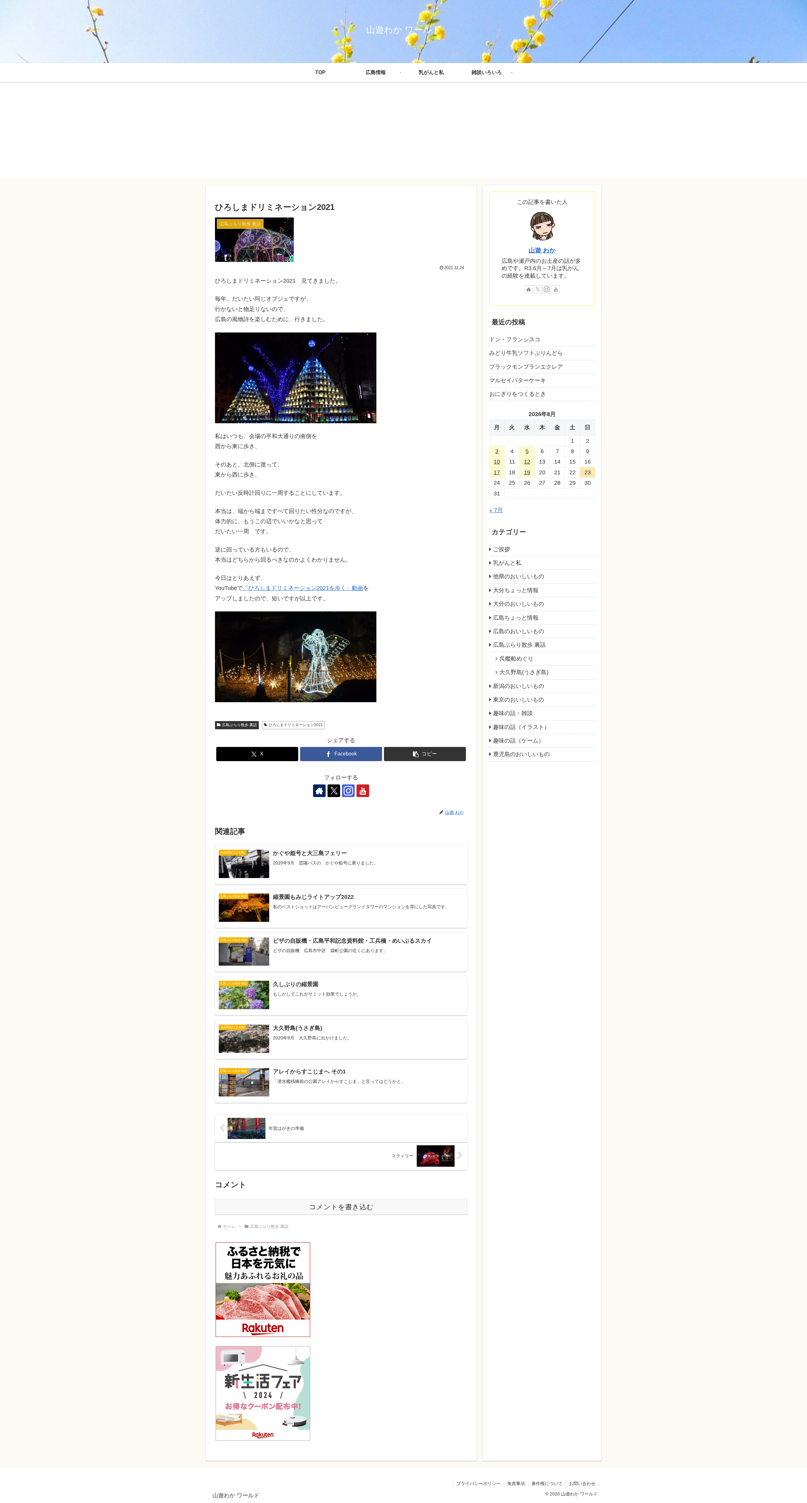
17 (497, 472)
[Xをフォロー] (334, 790)
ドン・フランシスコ (514, 339)
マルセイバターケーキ (517, 380)
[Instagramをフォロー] (348, 790)
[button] (425, 754)
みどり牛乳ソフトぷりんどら (526, 353)
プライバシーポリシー (478, 1483)
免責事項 (516, 1483)
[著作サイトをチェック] (319, 790)
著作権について (546, 1483)
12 (527, 462)
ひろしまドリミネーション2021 (296, 725)
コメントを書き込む (341, 1207)
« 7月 (496, 510)
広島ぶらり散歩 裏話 (239, 725)
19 (527, 472)
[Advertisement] (403, 134)
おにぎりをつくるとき (517, 394)
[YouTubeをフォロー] (363, 790)
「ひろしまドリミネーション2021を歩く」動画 (303, 588)
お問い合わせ (582, 1483)
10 (497, 462)
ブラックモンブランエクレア (526, 367)
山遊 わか (542, 250)
